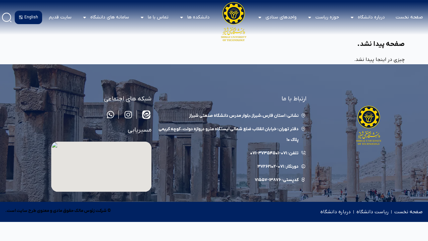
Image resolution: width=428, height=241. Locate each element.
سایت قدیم (60, 17)
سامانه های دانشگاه (109, 17)
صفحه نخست (409, 17)
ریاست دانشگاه (372, 212)
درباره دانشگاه (335, 212)
